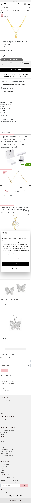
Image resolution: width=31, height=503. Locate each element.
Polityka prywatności (5, 453)
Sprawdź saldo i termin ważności (8, 421)
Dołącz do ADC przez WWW (7, 430)
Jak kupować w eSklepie (8, 381)
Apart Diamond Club (7, 385)
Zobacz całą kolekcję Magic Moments (15, 349)
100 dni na (8, 76)
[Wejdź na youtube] (17, 496)
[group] (11, 185)
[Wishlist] (22, 4)
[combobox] (7, 50)
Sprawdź (4, 370)
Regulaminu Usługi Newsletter (20, 482)
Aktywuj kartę (3, 423)
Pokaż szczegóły (21, 258)
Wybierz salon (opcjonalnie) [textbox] (9, 365)
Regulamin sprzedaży (7, 388)
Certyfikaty (3, 409)
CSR (1, 445)
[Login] (19, 4)
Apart (5, 106)
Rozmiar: (2, 50)
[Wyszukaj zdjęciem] (5, 15)
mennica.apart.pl (4, 464)
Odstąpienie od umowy (6, 411)
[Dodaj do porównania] (1, 91)
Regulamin (3, 407)
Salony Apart (3, 441)
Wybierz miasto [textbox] (6, 360)
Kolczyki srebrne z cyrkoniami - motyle (9, 299)
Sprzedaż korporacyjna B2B (7, 449)
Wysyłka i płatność (5, 402)
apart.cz (2, 470)
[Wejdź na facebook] (10, 496)
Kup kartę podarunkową (6, 419)
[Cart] (25, 4)
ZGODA (15, 263)
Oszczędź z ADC (12, 60)
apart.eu (2, 472)
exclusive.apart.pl (4, 466)
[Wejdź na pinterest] (20, 496)
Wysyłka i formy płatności (8, 383)
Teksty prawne (4, 457)
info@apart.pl (3, 492)
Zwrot (1, 406)
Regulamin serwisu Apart (6, 451)
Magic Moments (9, 108)
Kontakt (2, 413)
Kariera (2, 447)
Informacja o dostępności (7, 455)
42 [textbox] (7, 50)
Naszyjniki (8, 10)
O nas (1, 439)
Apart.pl (2, 10)
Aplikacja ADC (3, 432)
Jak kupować (3, 404)
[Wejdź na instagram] (14, 496)
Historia (2, 443)
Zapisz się (24, 485)
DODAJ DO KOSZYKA (15, 69)
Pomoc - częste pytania (6, 400)
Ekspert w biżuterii (6, 379)
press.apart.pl (3, 468)
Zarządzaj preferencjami (15, 268)
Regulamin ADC (4, 434)
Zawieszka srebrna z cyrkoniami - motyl (10, 333)
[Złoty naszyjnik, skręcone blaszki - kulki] (11, 177)
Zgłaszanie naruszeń (5, 459)
